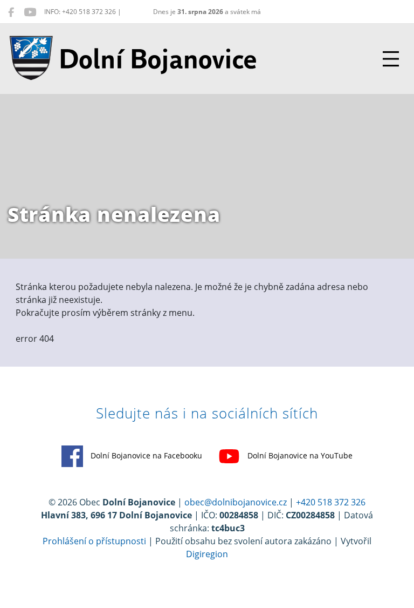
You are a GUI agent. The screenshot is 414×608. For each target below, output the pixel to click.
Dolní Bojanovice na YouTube (299, 455)
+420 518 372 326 (330, 502)
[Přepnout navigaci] (390, 59)
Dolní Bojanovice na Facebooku (145, 455)
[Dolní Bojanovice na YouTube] (30, 11)
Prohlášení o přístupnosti (94, 541)
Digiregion (207, 554)
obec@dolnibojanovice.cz (235, 502)
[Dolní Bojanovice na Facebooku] (11, 11)
